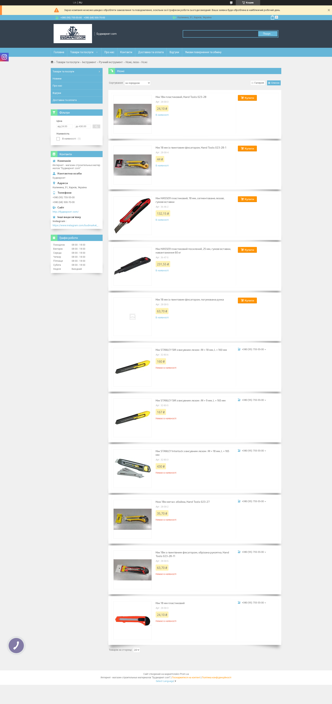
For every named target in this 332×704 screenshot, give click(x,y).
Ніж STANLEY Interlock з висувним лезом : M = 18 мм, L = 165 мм (192, 452)
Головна (59, 52)
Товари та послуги (81, 52)
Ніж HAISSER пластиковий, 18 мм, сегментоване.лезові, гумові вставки (190, 199)
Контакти (126, 52)
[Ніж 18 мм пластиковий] (132, 620)
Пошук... (268, 33)
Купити (249, 97)
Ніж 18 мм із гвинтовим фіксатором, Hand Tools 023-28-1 (191, 147)
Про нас (109, 52)
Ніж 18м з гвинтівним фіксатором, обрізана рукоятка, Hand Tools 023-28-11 (192, 554)
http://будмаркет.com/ (66, 211)
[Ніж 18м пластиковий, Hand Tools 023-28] (132, 114)
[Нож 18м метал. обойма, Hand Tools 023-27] (132, 519)
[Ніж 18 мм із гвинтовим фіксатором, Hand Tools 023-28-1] (132, 165)
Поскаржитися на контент (186, 677)
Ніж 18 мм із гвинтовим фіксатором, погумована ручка (190, 299)
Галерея (259, 82)
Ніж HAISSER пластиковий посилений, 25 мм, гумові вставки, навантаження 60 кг (193, 250)
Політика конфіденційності (216, 677)
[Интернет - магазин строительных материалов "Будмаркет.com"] (73, 34)
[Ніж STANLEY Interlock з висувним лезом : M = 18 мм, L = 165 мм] (132, 468)
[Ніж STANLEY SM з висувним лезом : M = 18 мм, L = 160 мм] (132, 367)
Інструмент (89, 62)
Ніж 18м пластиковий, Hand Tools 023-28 (181, 96)
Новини (57, 78)
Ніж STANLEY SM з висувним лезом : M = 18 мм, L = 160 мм (191, 349)
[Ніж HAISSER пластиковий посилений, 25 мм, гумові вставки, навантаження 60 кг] (132, 266)
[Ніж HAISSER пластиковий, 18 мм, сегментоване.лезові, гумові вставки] (132, 215)
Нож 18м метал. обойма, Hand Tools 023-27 (182, 501)
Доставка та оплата (151, 52)
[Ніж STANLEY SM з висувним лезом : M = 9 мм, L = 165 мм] (132, 418)
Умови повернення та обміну (203, 52)
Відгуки (174, 52)
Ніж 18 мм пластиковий (170, 603)
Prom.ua (184, 674)
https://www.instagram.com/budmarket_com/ (77, 225)
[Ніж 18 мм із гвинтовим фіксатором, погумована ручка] (132, 317)
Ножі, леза (132, 62)
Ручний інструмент (111, 62)
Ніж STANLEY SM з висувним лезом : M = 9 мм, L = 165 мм (191, 400)
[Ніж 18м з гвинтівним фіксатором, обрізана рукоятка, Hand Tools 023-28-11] (132, 569)
